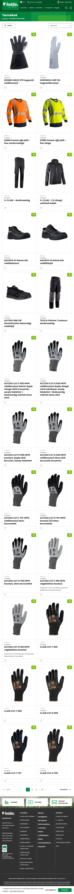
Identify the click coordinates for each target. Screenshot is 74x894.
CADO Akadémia (44, 824)
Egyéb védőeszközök (27, 868)
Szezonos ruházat (26, 858)
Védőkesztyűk (24, 820)
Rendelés (39, 8)
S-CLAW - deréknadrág (17, 200)
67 (42, 789)
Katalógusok (42, 816)
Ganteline (10, 5)
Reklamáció (60, 831)
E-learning (41, 828)
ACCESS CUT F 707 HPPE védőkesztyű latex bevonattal (16, 521)
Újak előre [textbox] (53, 25)
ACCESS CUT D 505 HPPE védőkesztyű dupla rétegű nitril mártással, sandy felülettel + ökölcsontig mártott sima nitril (54, 389)
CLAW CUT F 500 (13, 711)
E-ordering (59, 820)
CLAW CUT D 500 (49, 713)
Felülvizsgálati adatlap (63, 842)
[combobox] (60, 25)
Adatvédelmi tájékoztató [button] (17, 891)
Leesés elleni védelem (27, 816)
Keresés (66, 7)
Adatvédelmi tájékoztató (16, 878)
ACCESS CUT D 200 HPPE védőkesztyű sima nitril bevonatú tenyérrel (53, 458)
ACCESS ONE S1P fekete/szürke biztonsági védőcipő (17, 323)
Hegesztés (23, 831)
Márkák (31, 8)
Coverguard (7, 77)
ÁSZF (57, 846)
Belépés (62, 2)
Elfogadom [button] (64, 890)
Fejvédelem (24, 835)
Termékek (23, 8)
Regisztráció (68, 2)
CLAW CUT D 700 (49, 773)
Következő (64, 789)
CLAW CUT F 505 (49, 647)
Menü (70, 7)
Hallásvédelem (25, 838)
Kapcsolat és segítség (36, 2)
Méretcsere (60, 835)
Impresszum (62, 878)
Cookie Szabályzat (31, 878)
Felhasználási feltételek (45, 878)
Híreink (40, 831)
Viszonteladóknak (44, 843)
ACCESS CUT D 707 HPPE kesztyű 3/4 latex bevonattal (53, 521)
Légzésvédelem (25, 842)
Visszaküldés (60, 827)
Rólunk (40, 839)
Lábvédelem (24, 824)
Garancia (59, 838)
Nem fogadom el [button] (50, 890)
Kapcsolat (41, 846)
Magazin (57, 8)
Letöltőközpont (43, 835)
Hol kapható (49, 8)
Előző (8, 789)
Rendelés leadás (61, 824)
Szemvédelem (25, 827)
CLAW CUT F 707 (12, 773)
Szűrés (10, 25)
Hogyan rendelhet (62, 816)
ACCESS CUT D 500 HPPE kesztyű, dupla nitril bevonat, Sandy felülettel (18, 458)
